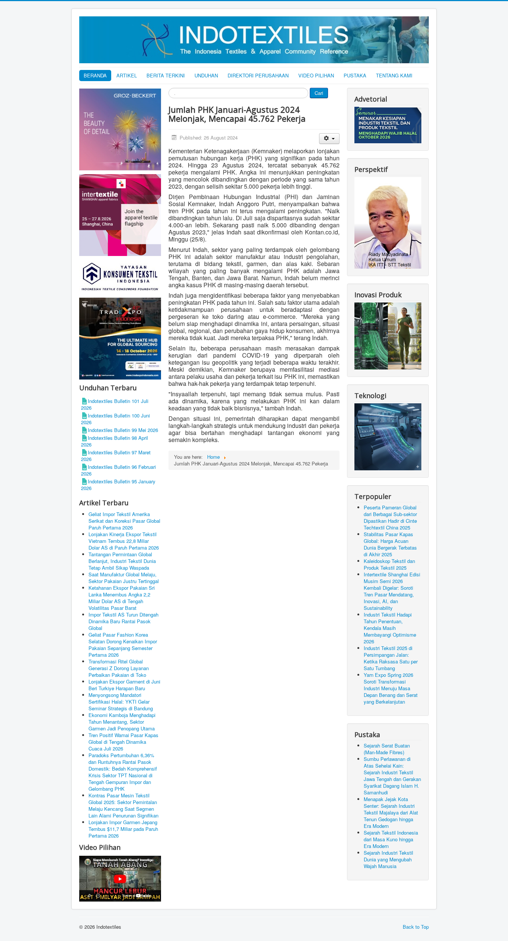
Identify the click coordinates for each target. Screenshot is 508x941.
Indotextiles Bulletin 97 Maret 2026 (116, 456)
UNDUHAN (206, 75)
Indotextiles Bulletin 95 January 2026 (118, 485)
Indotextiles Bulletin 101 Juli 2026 (114, 404)
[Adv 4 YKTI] (120, 276)
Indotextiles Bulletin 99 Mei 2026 (123, 429)
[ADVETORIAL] (387, 124)
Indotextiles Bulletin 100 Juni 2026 (115, 419)
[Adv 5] (120, 214)
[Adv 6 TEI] (120, 338)
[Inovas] (387, 335)
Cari (319, 92)
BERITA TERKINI (166, 75)
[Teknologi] (387, 435)
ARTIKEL (126, 75)
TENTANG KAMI (394, 75)
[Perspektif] (387, 222)
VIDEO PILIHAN (316, 75)
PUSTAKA (355, 75)
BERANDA (95, 75)
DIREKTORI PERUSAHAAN (258, 75)
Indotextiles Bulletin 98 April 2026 (114, 441)
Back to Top (416, 926)
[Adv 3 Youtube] (120, 877)
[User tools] (329, 138)
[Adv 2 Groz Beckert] (120, 130)
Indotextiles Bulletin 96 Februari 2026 (118, 470)
